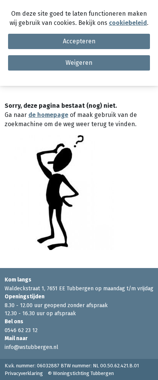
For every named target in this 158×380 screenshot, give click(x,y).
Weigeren (79, 62)
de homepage (48, 114)
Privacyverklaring (24, 373)
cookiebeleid (128, 22)
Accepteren (79, 41)
